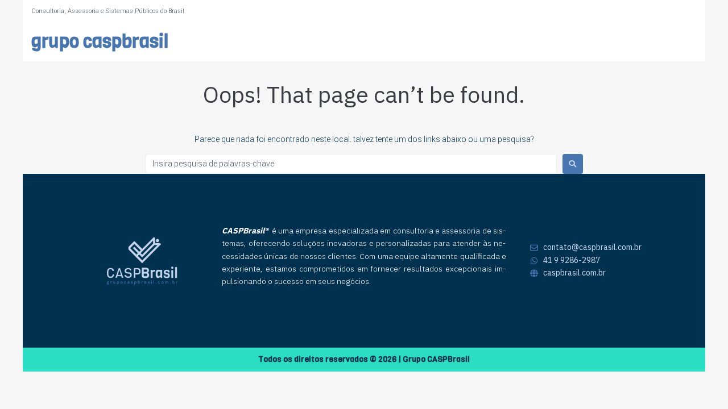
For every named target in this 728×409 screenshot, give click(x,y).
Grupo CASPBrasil (99, 42)
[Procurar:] (351, 163)
